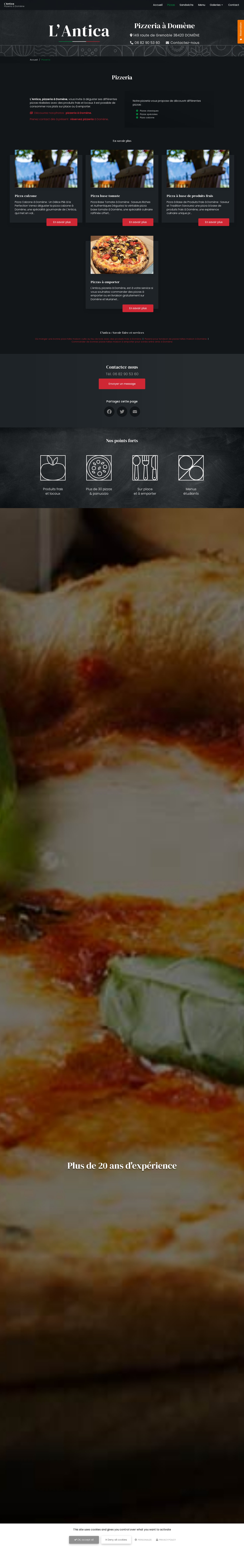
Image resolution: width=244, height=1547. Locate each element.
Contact (233, 5)
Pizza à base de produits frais (190, 195)
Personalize (144, 1539)
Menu (201, 5)
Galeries (215, 5)
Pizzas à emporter (105, 281)
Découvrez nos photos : (62, 113)
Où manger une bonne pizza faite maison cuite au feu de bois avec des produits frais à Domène (88, 338)
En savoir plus (62, 222)
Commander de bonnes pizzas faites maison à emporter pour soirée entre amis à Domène (122, 341)
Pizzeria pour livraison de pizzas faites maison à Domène (176, 338)
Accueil (158, 5)
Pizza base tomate (105, 195)
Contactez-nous (184, 42)
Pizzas (171, 5)
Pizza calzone (26, 195)
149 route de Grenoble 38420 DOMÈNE (166, 35)
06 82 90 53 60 (147, 42)
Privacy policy (167, 1539)
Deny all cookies (117, 1539)
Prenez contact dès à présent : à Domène (69, 119)
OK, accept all (85, 1539)
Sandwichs (186, 5)
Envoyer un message (122, 384)
